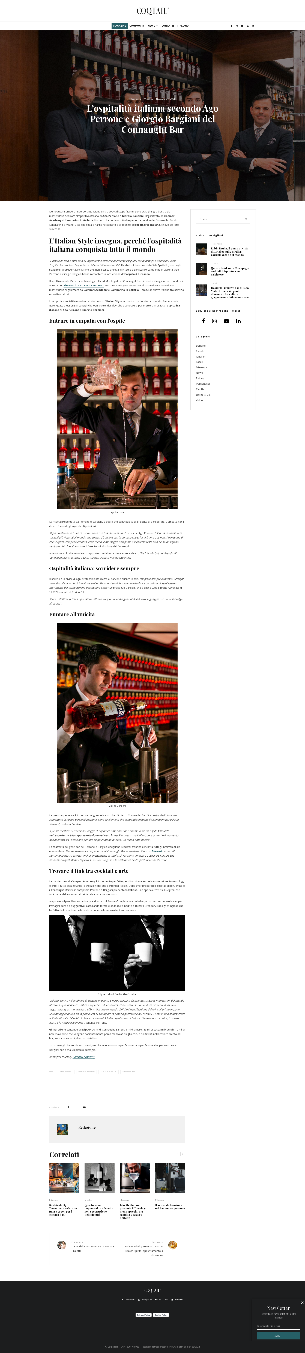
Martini (157, 851)
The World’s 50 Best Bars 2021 (84, 285)
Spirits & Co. (203, 394)
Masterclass (129, 1072)
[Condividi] (68, 1107)
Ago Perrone (67, 1072)
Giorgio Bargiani (109, 1072)
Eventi (200, 351)
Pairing (200, 378)
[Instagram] (236, 25)
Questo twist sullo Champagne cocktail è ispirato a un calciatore (230, 271)
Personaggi (217, 243)
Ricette (214, 263)
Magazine (119, 25)
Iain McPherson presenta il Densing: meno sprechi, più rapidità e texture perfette (133, 1211)
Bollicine (201, 345)
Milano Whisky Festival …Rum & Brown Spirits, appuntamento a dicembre (144, 1249)
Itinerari (200, 356)
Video (199, 400)
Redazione (135, 99)
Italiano (183, 25)
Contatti (168, 25)
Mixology (148, 99)
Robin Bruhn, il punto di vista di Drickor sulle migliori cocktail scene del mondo (229, 251)
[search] (246, 219)
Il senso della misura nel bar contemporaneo (170, 1207)
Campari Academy (84, 1056)
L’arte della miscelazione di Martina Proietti (92, 1246)
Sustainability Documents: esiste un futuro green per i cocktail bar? (63, 1210)
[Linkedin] (247, 25)
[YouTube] (242, 25)
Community (136, 25)
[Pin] (84, 1107)
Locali (214, 283)
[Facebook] (231, 25)
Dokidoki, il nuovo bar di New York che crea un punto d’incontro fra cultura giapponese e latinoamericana (230, 292)
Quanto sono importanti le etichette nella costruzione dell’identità (99, 1210)
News (151, 25)
